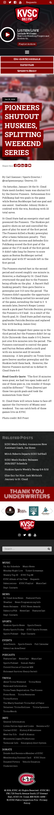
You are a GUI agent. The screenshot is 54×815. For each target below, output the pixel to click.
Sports (6, 621)
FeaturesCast (38, 610)
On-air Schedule (27, 59)
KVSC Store (39, 757)
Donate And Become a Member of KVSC (23, 753)
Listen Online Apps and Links (18, 726)
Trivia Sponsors (41, 707)
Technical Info (10, 743)
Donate (7, 749)
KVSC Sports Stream (37, 629)
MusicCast (41, 583)
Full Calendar (42, 644)
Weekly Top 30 (10, 575)
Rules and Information (15, 686)
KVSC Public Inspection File (23, 800)
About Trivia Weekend (14, 681)
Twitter (9, 2)
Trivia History (10, 698)
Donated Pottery (11, 761)
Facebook (15, 2)
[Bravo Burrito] (21, 511)
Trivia (6, 677)
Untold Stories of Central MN (18, 667)
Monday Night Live (13, 570)
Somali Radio (28, 663)
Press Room (9, 694)
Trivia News (35, 681)
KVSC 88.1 (27, 15)
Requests (34, 579)
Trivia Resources (26, 694)
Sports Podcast (10, 633)
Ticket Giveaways (34, 570)
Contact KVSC (10, 730)
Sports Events (34, 625)
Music (6, 562)
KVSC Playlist (26, 583)
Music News (29, 566)
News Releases (10, 606)
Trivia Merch (10, 711)
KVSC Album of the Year (15, 579)
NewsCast (25, 610)
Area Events (9, 644)
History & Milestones (30, 730)
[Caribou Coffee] (45, 511)
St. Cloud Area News (13, 598)
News (6, 594)
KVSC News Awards (30, 606)
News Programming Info (28, 602)
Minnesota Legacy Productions (19, 738)
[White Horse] (9, 511)
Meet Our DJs (10, 734)
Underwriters (10, 766)
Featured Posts (33, 598)
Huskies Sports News (14, 625)
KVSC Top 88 (27, 575)
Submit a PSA (10, 610)
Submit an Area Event (14, 648)
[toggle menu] (27, 51)
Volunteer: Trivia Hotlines (16, 707)
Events (7, 640)
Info (5, 717)
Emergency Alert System (34, 743)
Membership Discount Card (17, 757)
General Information (14, 721)
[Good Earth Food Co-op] (33, 511)
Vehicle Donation (31, 761)
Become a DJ (42, 726)
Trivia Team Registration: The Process (22, 690)
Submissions (10, 583)
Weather (7, 602)
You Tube (20, 2)
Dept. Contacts (10, 587)
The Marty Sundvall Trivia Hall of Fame (23, 703)
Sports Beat (27, 71)
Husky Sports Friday (13, 629)
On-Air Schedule (11, 566)
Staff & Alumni (27, 734)
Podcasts (8, 654)
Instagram (4, 2)
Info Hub (27, 65)
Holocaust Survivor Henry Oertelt (20, 671)
